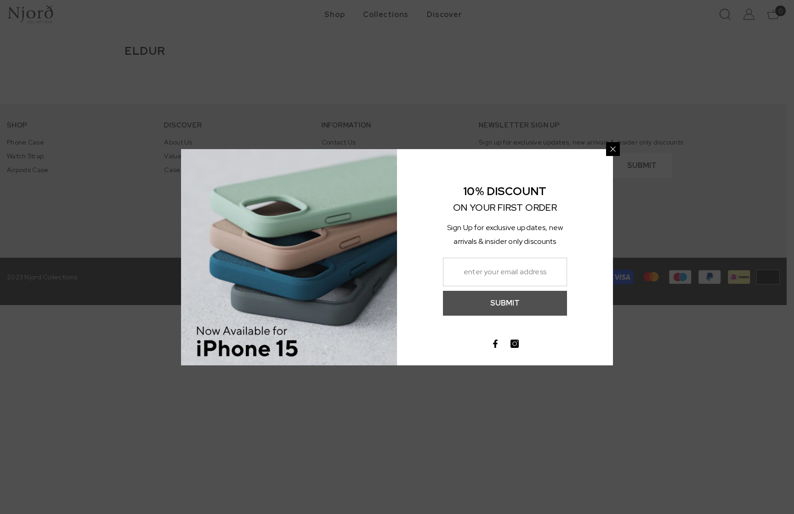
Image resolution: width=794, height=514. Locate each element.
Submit (505, 303)
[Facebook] (495, 343)
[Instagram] (514, 343)
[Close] (613, 149)
